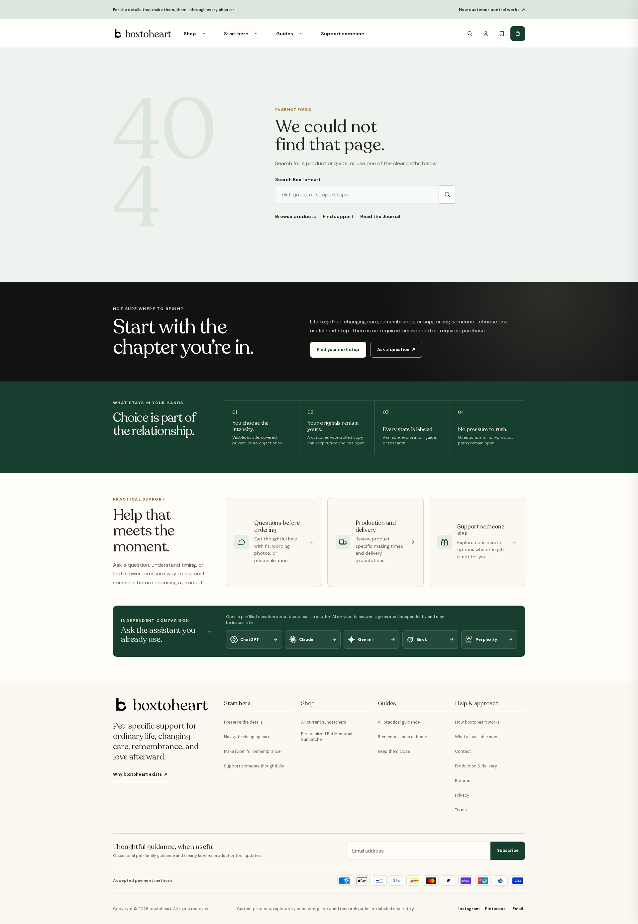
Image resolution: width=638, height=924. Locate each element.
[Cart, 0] (517, 33)
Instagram (468, 908)
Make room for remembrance (252, 751)
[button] (204, 33)
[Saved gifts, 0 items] (501, 33)
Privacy (462, 795)
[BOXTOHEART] (142, 33)
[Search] (470, 33)
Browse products (295, 216)
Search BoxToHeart (298, 179)
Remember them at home (402, 737)
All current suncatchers (323, 722)
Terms (461, 810)
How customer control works (492, 9)
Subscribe (508, 850)
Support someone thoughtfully (254, 766)
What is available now (476, 737)
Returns (462, 780)
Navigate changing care (247, 737)
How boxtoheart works (477, 722)
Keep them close (394, 751)
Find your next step (338, 349)
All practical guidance (399, 722)
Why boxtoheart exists (140, 774)
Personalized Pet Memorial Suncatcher (326, 736)
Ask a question (396, 349)
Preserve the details (243, 722)
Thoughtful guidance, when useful (163, 847)
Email (517, 908)
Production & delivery (476, 766)
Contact (463, 751)
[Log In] (485, 33)
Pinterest (495, 908)
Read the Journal (380, 216)
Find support (338, 216)
